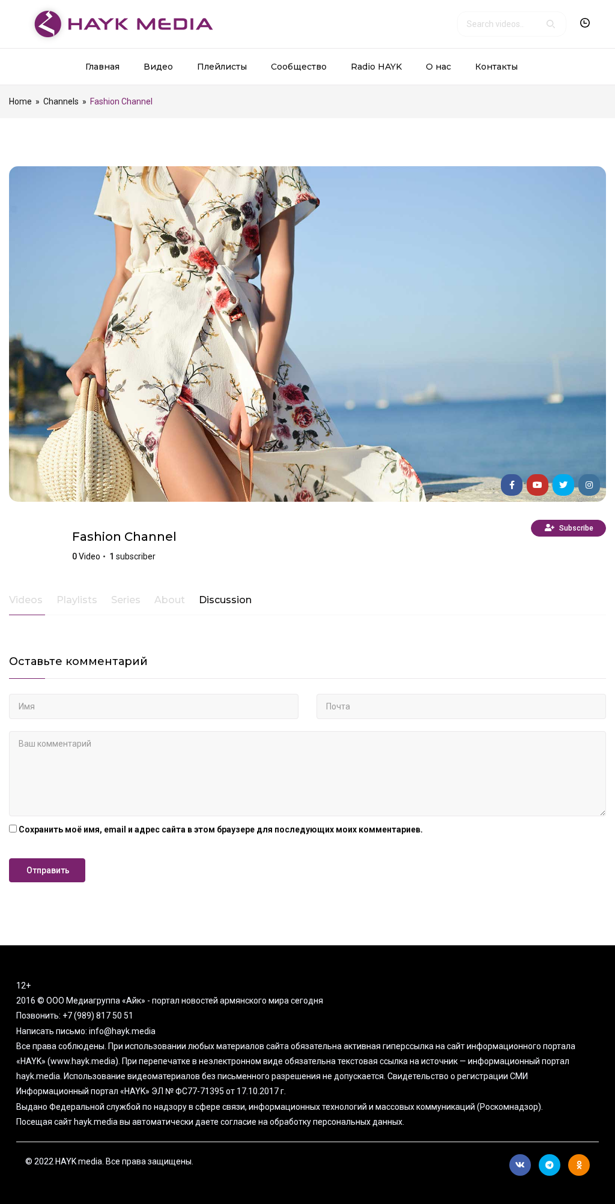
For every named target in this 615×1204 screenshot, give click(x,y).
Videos (26, 600)
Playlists (76, 600)
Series (126, 600)
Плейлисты (222, 66)
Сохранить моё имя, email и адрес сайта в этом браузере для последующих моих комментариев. (221, 829)
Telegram (549, 1165)
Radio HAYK (376, 66)
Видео (158, 66)
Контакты (496, 66)
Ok (579, 1165)
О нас (438, 66)
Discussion (225, 600)
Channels (61, 101)
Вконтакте (520, 1165)
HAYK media (36, 547)
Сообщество (299, 66)
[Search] (551, 24)
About (169, 600)
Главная (102, 66)
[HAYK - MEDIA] (119, 23)
